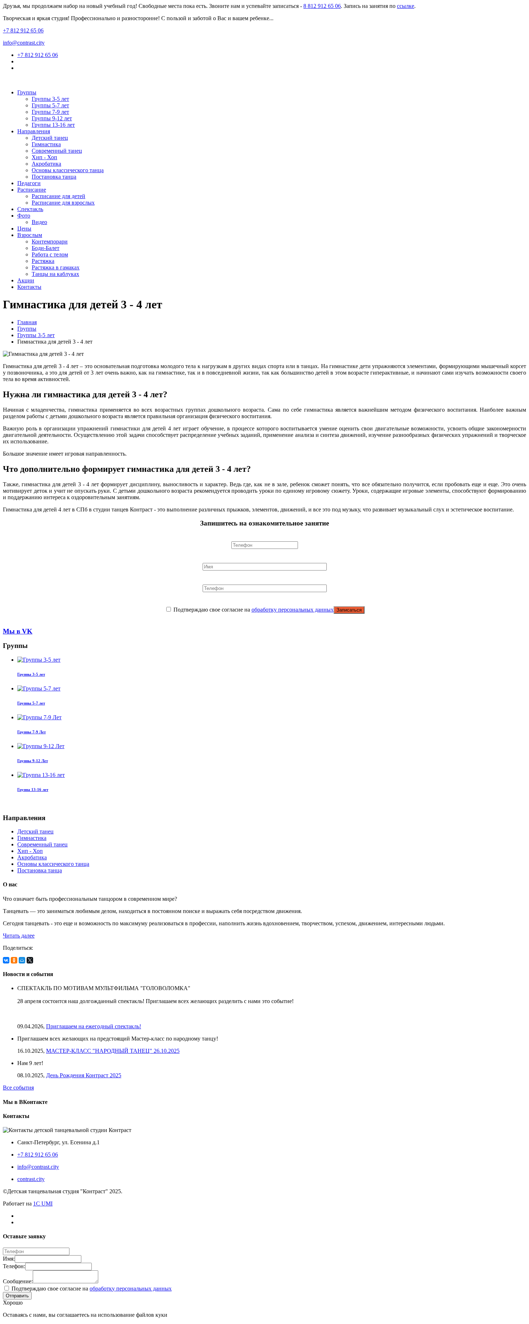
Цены (24, 228)
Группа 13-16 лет (32, 789)
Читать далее (19, 935)
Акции (25, 280)
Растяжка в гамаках (56, 267)
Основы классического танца (68, 170)
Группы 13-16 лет (53, 125)
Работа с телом (50, 254)
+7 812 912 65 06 (23, 30)
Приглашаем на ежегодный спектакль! (93, 1026)
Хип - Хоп (44, 157)
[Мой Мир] (22, 960)
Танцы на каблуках (55, 274)
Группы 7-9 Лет (31, 732)
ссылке (405, 6)
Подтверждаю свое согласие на (253, 610)
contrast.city (31, 1179)
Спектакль (30, 209)
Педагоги (29, 183)
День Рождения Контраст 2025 (83, 1075)
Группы (26, 92)
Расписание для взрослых (63, 203)
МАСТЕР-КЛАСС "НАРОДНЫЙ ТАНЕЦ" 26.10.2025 (113, 1051)
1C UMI (43, 1203)
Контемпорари (50, 241)
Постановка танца (54, 177)
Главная (27, 322)
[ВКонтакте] (6, 960)
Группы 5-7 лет (50, 105)
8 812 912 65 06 (322, 6)
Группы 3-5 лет (50, 99)
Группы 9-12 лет (52, 118)
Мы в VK (17, 631)
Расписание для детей (58, 196)
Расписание (31, 190)
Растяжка (43, 261)
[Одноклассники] (14, 960)
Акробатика (46, 164)
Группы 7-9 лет (50, 112)
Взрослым (29, 235)
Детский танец (50, 138)
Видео (39, 222)
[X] (30, 960)
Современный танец (57, 151)
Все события (18, 1087)
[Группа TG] (19, 68)
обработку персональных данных (293, 610)
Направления (33, 131)
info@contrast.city (24, 43)
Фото (23, 216)
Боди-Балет (45, 248)
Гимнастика (46, 144)
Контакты (29, 287)
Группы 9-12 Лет (32, 761)
